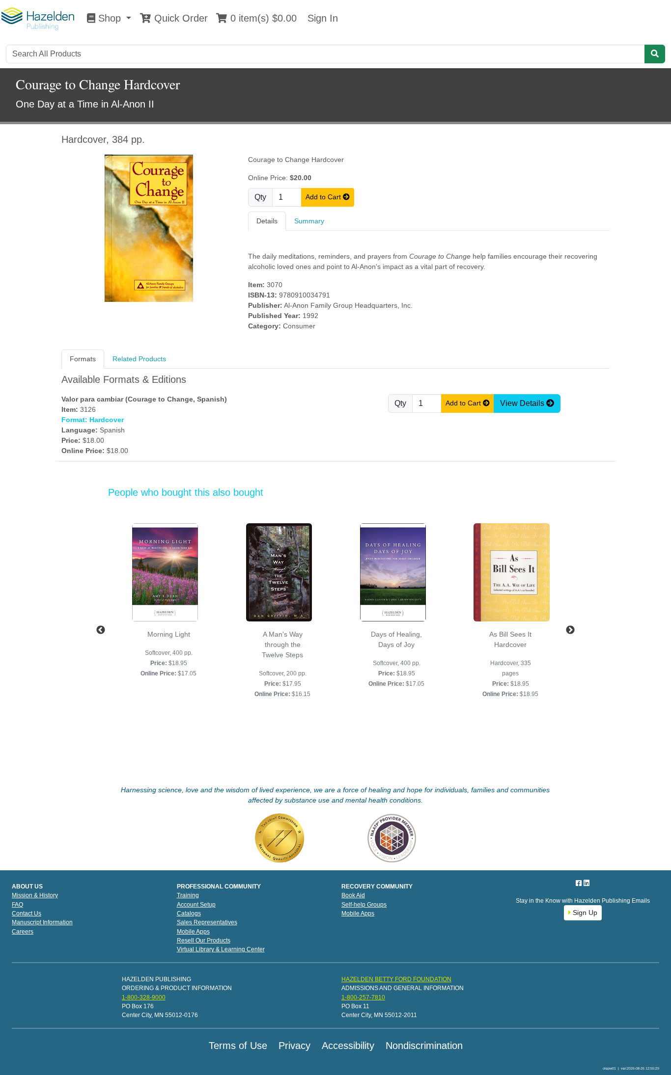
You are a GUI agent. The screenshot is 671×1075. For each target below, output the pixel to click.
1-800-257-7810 (363, 997)
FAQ (17, 904)
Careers (22, 931)
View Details (523, 403)
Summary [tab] (309, 221)
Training (188, 895)
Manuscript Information (42, 922)
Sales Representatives (207, 922)
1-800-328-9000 (144, 997)
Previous (101, 630)
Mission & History (35, 895)
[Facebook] (580, 883)
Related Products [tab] (139, 359)
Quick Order (179, 18)
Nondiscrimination (424, 1045)
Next (570, 630)
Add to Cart (324, 197)
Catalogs (189, 913)
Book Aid (353, 895)
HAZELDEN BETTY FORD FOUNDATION (396, 979)
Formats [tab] (83, 359)
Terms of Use (238, 1045)
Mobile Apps (193, 931)
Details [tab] (267, 221)
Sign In (321, 18)
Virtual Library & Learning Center (221, 949)
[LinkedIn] (586, 883)
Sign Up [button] (584, 912)
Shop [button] (109, 18)
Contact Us (26, 913)
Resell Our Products (203, 940)
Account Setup (196, 904)
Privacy (294, 1045)
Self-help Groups (364, 904)
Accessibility (348, 1045)
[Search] (654, 54)
